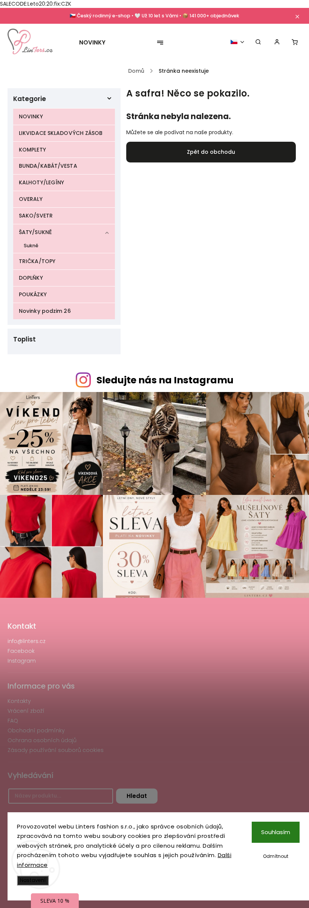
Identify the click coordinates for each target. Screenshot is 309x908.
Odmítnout (275, 856)
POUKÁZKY (33, 294)
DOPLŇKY (31, 278)
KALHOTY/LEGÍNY (41, 182)
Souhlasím (275, 832)
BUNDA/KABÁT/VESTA (48, 166)
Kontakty (19, 701)
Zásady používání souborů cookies (56, 750)
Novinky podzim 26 (45, 311)
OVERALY (31, 199)
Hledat (137, 796)
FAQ (13, 720)
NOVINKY (31, 116)
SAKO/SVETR (36, 215)
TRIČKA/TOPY (37, 261)
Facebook (21, 651)
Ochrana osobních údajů (42, 740)
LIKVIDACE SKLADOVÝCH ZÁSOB (61, 133)
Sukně (31, 245)
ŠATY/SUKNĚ (35, 232)
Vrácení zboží (26, 711)
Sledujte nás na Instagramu (165, 380)
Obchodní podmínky (36, 730)
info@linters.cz (27, 641)
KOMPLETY (32, 149)
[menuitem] (96, 42)
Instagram (22, 661)
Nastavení (33, 880)
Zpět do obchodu (211, 152)
